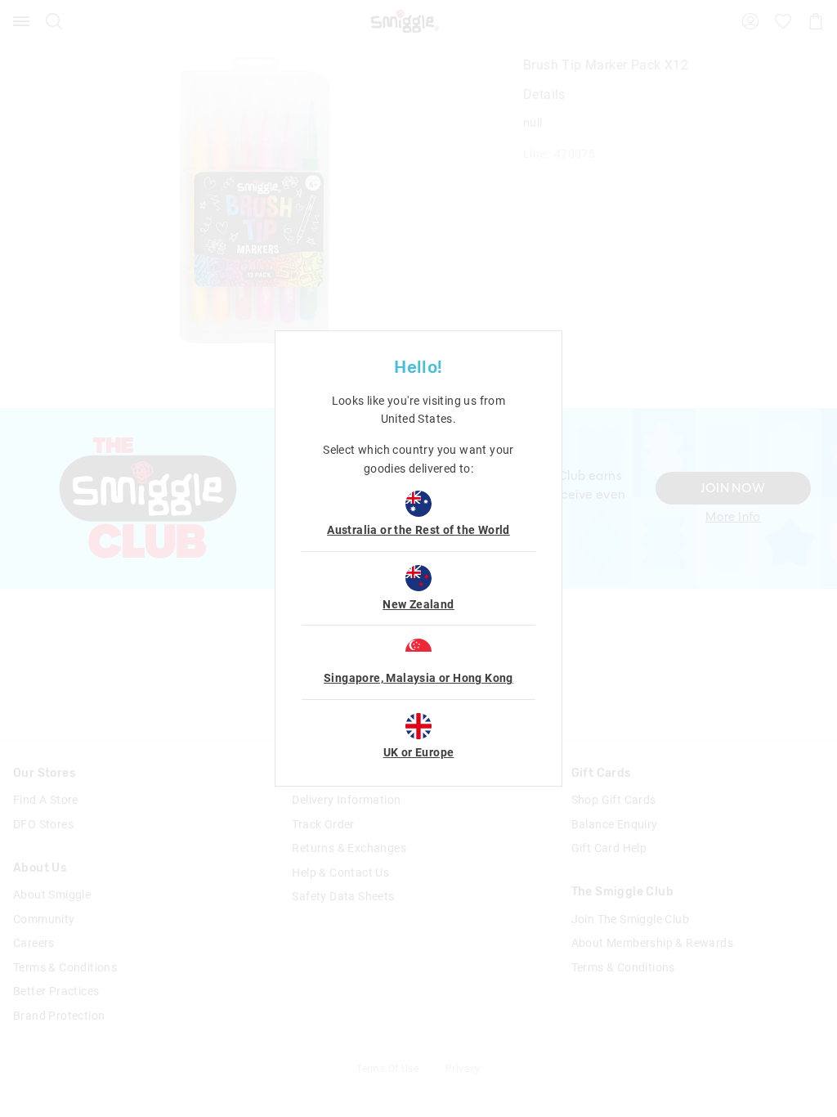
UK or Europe (418, 752)
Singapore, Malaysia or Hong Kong (418, 677)
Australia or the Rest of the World (418, 529)
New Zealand (418, 604)
